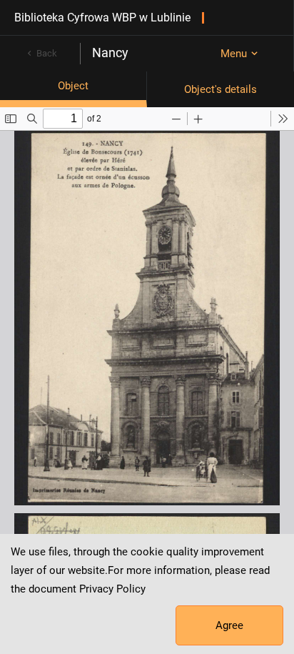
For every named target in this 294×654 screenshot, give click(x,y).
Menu (233, 53)
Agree (229, 625)
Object (73, 85)
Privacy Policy (112, 589)
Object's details (220, 89)
